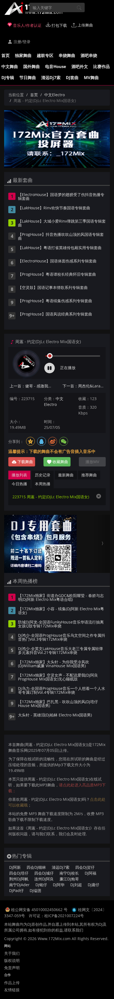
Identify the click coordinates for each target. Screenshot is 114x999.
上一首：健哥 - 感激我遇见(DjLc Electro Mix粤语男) (31, 385)
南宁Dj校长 (69, 873)
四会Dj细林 (36, 867)
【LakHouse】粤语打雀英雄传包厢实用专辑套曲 (60, 248)
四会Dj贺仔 (85, 867)
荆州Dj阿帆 (18, 878)
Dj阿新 (15, 867)
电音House (55, 66)
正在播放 (68, 367)
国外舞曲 (31, 66)
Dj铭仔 (41, 884)
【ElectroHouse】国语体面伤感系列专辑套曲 (57, 261)
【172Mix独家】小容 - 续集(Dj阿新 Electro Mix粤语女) (61, 611)
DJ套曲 (72, 77)
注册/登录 (21, 41)
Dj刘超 (76, 884)
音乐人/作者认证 (27, 25)
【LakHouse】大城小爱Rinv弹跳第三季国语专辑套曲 (62, 223)
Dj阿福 (90, 873)
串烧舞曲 (67, 55)
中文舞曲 (9, 66)
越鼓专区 (45, 55)
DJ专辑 (7, 77)
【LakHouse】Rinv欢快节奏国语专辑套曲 (54, 208)
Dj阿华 (58, 884)
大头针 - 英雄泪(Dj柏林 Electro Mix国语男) (55, 715)
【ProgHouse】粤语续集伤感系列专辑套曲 (55, 301)
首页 (5, 55)
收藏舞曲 (59, 461)
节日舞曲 (27, 77)
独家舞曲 (23, 55)
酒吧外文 (79, 66)
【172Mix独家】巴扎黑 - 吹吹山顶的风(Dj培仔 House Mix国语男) (58, 704)
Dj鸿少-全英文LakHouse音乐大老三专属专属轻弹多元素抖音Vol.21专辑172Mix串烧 (60, 651)
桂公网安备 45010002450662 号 (40, 909)
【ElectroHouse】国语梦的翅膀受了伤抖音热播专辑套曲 (61, 197)
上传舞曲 (84, 25)
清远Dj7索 (51, 77)
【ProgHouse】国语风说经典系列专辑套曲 (55, 314)
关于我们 (12, 953)
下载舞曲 (24, 461)
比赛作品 (101, 66)
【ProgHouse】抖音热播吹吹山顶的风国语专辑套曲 (61, 237)
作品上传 (12, 982)
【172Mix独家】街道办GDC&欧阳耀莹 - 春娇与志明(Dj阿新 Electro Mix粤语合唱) (61, 598)
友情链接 (12, 989)
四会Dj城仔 (44, 873)
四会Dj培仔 (18, 873)
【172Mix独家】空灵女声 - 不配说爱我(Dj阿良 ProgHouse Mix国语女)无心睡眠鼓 (58, 677)
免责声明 (12, 967)
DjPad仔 (16, 890)
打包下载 (58, 25)
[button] (12, 544)
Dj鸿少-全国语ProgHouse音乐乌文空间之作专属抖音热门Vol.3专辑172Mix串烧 (61, 637)
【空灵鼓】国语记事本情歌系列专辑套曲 (53, 288)
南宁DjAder (19, 884)
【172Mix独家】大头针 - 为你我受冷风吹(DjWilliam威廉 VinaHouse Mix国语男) (53, 664)
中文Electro (54, 94)
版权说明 (12, 960)
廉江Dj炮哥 (69, 878)
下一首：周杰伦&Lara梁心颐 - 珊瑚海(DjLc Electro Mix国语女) (84, 385)
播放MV (92, 461)
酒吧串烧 (89, 55)
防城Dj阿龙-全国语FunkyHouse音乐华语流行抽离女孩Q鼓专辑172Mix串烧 (61, 624)
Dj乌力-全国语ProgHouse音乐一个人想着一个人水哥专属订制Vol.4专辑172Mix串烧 (61, 691)
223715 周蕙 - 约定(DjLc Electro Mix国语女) (50, 496)
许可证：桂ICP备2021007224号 (56, 915)
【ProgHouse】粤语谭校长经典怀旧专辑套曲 (57, 274)
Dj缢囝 (35, 890)
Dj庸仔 (93, 884)
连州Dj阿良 (44, 878)
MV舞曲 (91, 77)
